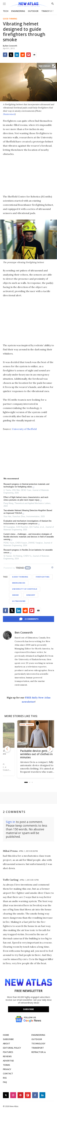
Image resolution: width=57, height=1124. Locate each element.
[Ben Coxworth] (7, 635)
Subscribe (28, 1009)
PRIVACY (7, 1069)
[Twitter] (11, 54)
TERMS (6, 1065)
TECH (5, 11)
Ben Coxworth (24, 632)
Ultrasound (18, 601)
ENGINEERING (18, 11)
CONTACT (8, 1073)
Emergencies (18, 583)
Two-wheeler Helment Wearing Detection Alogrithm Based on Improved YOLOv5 (28, 511)
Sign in (10, 822)
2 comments (31, 619)
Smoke (15, 595)
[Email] (34, 54)
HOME (6, 1035)
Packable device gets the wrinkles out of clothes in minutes (27, 754)
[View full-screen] (54, 66)
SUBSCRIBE (8, 1039)
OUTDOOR (33, 11)
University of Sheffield (24, 429)
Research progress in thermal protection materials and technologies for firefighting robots (26, 485)
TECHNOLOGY (38, 1043)
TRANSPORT (47, 11)
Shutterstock (9, 114)
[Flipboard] (28, 54)
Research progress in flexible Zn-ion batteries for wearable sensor (28, 551)
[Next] (50, 749)
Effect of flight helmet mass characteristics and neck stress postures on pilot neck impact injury (26, 498)
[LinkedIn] (17, 54)
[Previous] (7, 749)
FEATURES (8, 1052)
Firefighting (43, 577)
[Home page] (28, 4)
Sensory (30, 595)
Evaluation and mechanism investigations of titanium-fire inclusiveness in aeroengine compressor (27, 522)
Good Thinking (10, 19)
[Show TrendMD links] (52, 567)
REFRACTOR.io (38, 1052)
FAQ (5, 1082)
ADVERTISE (8, 1060)
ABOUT (6, 1043)
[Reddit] (22, 54)
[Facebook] (5, 54)
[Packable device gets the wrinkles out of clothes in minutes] (28, 734)
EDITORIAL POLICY (12, 1047)
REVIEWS (7, 1056)
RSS (5, 1077)
